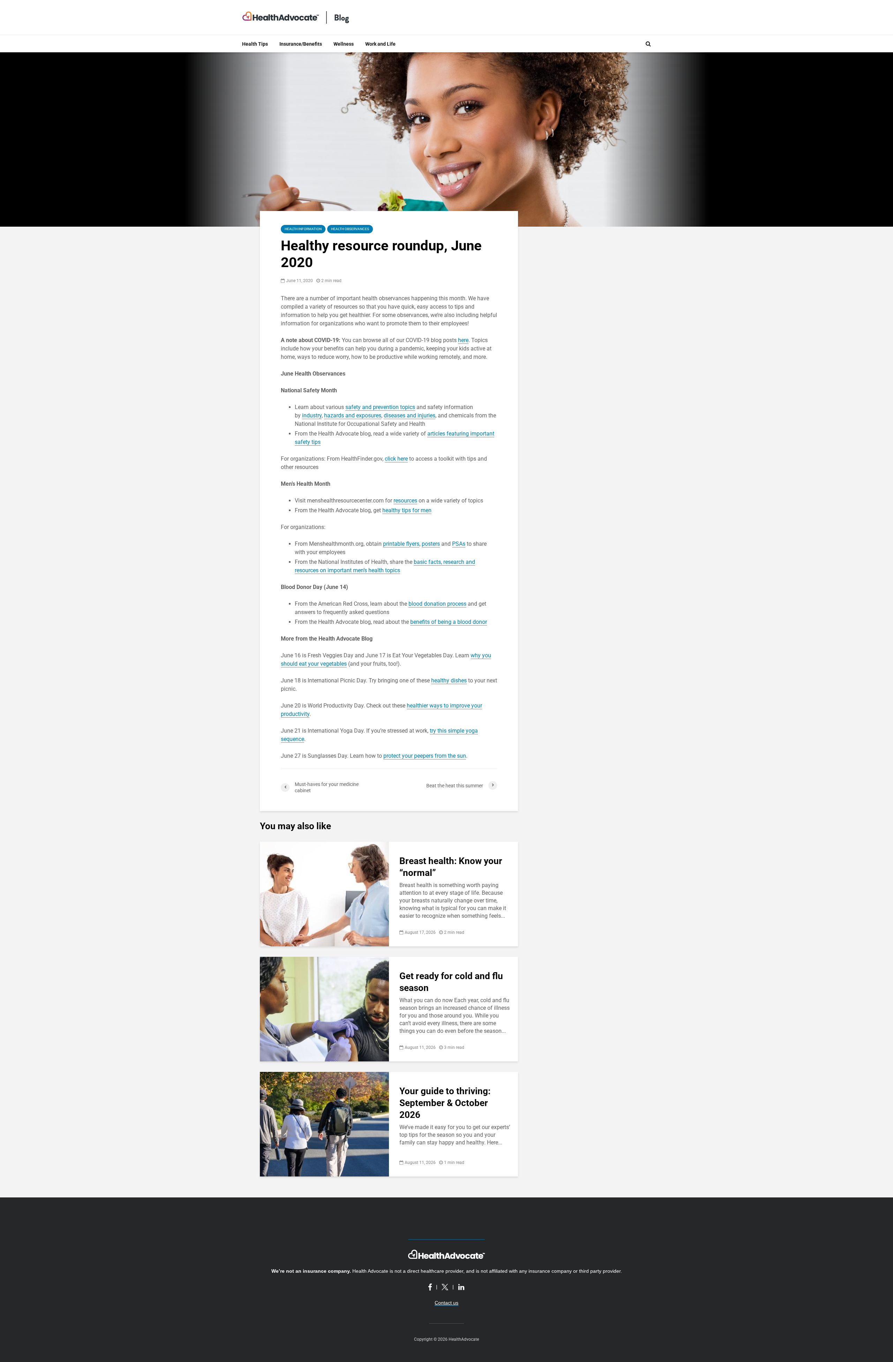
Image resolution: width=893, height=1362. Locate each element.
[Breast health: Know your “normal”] (324, 893)
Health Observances (350, 229)
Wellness (343, 44)
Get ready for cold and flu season (451, 982)
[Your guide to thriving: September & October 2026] (324, 1123)
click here (396, 458)
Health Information (303, 229)
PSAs (458, 543)
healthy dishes (449, 680)
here (463, 340)
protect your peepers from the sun (424, 755)
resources (405, 500)
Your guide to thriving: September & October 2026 (444, 1103)
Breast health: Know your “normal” (450, 867)
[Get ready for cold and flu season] (324, 1008)
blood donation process (437, 603)
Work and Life (380, 44)
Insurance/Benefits (300, 44)
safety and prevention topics (380, 407)
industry (312, 415)
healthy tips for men (407, 510)
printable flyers (401, 543)
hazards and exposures (352, 415)
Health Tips (255, 44)
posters (431, 543)
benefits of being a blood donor (448, 622)
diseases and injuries (409, 415)
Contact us (446, 1303)
